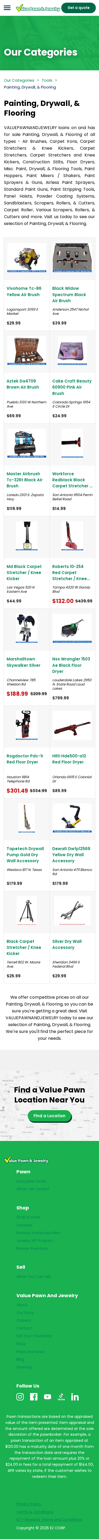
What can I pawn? (33, 1189)
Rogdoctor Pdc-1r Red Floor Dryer (25, 759)
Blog (20, 1359)
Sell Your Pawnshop (34, 1336)
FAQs (21, 1343)
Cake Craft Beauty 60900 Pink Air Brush (72, 387)
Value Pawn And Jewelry (32, 11)
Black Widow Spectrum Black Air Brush (69, 294)
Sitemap (24, 1367)
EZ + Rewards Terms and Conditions (49, 1519)
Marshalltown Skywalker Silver (23, 662)
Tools (47, 80)
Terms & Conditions (34, 1512)
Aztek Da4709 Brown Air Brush (23, 384)
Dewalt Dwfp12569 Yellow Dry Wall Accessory (71, 855)
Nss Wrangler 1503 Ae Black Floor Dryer (71, 665)
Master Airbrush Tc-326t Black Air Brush (25, 480)
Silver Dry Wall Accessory (67, 944)
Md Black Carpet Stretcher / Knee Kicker (24, 573)
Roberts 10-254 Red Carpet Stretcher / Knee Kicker (69, 573)
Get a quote (78, 7)
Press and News (30, 1351)
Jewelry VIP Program (34, 1240)
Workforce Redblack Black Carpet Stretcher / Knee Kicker (71, 480)
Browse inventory (32, 1248)
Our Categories (19, 80)
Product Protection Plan (38, 1233)
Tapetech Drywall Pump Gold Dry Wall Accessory (25, 855)
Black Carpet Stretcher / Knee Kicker (24, 948)
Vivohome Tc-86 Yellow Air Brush (24, 291)
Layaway (24, 1225)
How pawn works (31, 1181)
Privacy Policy (28, 1504)
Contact (24, 1328)
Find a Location (49, 1116)
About (21, 1304)
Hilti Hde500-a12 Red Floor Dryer (69, 759)
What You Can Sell (33, 1276)
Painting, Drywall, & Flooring (30, 87)
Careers (23, 1320)
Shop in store (28, 1217)
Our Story (25, 1312)
